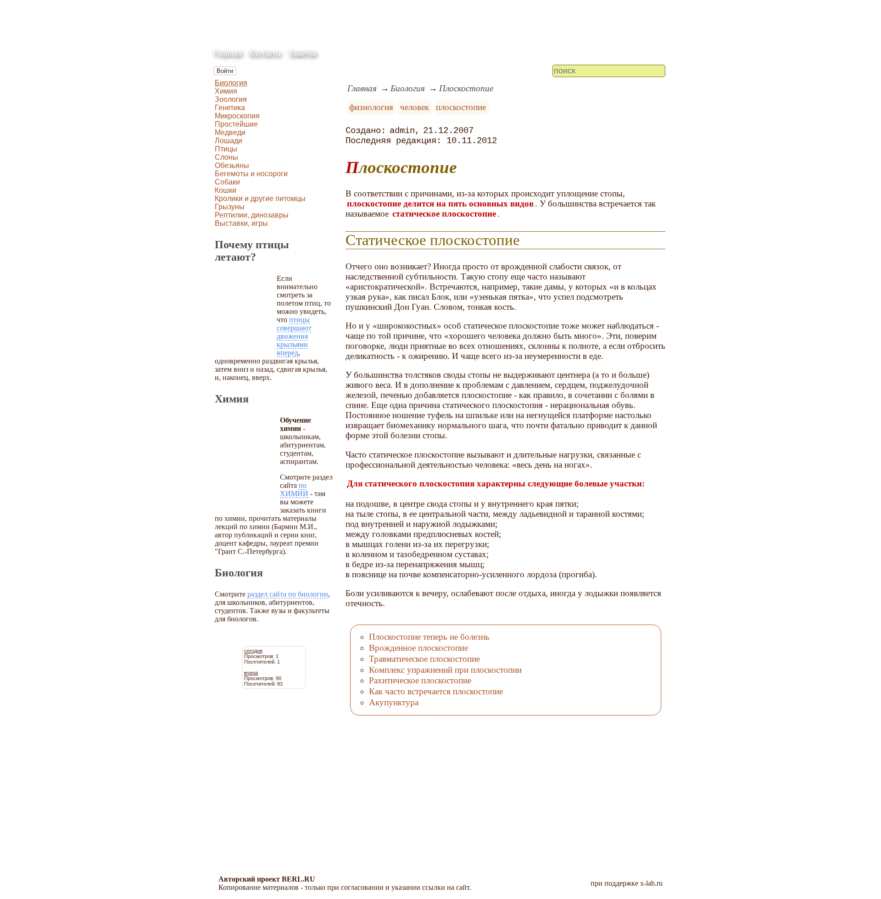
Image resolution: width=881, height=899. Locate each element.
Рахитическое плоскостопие (420, 680)
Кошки (225, 190)
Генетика (230, 108)
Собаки (227, 182)
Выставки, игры (241, 223)
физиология (371, 107)
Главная (227, 54)
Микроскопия (237, 116)
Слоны (226, 157)
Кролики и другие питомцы (260, 198)
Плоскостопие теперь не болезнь (429, 637)
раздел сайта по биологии (287, 594)
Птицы (226, 149)
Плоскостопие (466, 88)
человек (414, 107)
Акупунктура (393, 702)
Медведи (230, 132)
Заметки (302, 54)
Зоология (231, 99)
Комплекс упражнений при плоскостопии (445, 670)
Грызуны (230, 207)
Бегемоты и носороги (251, 174)
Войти (225, 70)
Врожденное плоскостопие (418, 648)
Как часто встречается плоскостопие (436, 691)
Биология (231, 83)
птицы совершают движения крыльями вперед (294, 336)
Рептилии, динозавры (252, 215)
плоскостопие (461, 107)
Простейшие (236, 124)
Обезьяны (232, 165)
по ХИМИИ (294, 489)
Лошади (228, 141)
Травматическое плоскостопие (424, 659)
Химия (226, 91)
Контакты (265, 54)
